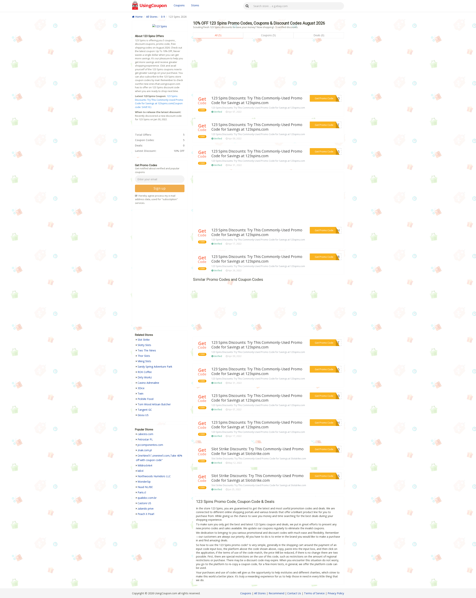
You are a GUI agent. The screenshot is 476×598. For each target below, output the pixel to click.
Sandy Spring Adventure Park (155, 366)
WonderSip (144, 481)
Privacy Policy (336, 593)
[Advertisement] (268, 66)
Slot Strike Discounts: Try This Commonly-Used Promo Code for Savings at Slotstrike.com (257, 451)
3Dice (141, 388)
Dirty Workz (145, 377)
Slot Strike (144, 339)
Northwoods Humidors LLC (154, 476)
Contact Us (294, 593)
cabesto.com (145, 434)
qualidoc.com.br (147, 498)
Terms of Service (314, 593)
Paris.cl (142, 492)
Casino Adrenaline (148, 382)
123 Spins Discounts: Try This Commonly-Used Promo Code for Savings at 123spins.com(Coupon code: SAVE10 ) (159, 101)
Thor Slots (144, 356)
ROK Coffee (145, 372)
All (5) (218, 35)
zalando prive (146, 508)
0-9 (163, 16)
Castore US (144, 503)
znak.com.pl (145, 450)
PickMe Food (145, 399)
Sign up (160, 188)
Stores (195, 5)
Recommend (276, 593)
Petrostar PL (145, 439)
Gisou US (143, 415)
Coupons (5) (268, 35)
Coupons (179, 5)
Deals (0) (318, 35)
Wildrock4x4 (145, 465)
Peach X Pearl (146, 514)
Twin (140, 393)
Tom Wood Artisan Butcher (154, 404)
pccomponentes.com (150, 445)
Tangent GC (145, 409)
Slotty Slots (144, 345)
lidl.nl (140, 471)
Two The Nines (147, 350)
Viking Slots (144, 361)
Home (138, 16)
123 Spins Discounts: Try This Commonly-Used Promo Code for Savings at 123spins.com (256, 100)
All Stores (151, 16)
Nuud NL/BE (145, 487)
